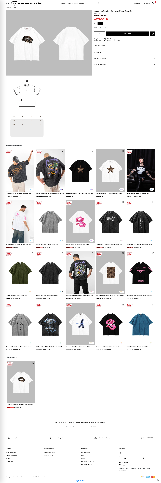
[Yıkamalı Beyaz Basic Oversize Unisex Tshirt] (50, 221)
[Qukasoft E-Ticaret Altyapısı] (80, 481)
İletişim (8, 458)
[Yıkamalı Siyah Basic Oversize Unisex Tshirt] (50, 272)
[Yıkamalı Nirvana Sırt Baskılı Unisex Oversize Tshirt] (20, 170)
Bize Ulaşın (122, 448)
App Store (128, 458)
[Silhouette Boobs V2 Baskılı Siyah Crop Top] (141, 170)
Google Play (147, 458)
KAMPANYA (9, 461)
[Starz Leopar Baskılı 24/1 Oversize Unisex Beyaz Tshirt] (110, 170)
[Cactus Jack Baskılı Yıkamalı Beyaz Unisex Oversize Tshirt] (20, 324)
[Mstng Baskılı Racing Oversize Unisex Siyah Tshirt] (141, 272)
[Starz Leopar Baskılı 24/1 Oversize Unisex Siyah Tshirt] (80, 170)
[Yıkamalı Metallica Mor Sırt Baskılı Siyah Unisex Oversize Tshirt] (50, 170)
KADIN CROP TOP (86, 464)
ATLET (83, 458)
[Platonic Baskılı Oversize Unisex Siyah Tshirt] (110, 324)
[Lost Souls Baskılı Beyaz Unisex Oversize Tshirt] (80, 324)
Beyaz (100, 23)
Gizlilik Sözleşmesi (11, 452)
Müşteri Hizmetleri (49, 448)
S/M (100, 27)
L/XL (106, 27)
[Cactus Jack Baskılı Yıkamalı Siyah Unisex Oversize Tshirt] (141, 221)
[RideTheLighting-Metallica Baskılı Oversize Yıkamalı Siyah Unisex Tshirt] (50, 324)
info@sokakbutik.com (126, 465)
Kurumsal (8, 448)
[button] (153, 3)
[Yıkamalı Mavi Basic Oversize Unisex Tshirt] (141, 324)
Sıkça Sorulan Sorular (50, 452)
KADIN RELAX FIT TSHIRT (88, 461)
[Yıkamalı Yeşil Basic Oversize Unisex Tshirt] (20, 272)
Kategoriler (84, 448)
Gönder (94, 426)
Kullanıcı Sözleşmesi (11, 455)
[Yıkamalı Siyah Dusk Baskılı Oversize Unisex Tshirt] (110, 221)
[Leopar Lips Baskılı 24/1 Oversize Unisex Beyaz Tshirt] (21, 382)
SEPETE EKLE (128, 33)
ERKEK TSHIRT (85, 455)
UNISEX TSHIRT (86, 452)
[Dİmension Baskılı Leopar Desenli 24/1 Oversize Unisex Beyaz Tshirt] (110, 272)
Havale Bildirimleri (48, 455)
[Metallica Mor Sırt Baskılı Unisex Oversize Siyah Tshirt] (80, 272)
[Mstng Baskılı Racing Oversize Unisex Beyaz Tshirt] (20, 221)
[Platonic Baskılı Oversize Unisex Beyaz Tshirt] (80, 221)
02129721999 (124, 462)
